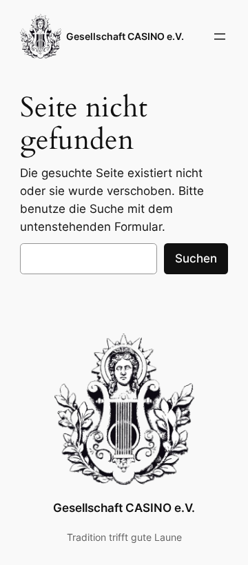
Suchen (196, 258)
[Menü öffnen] (219, 36)
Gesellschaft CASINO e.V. (125, 36)
